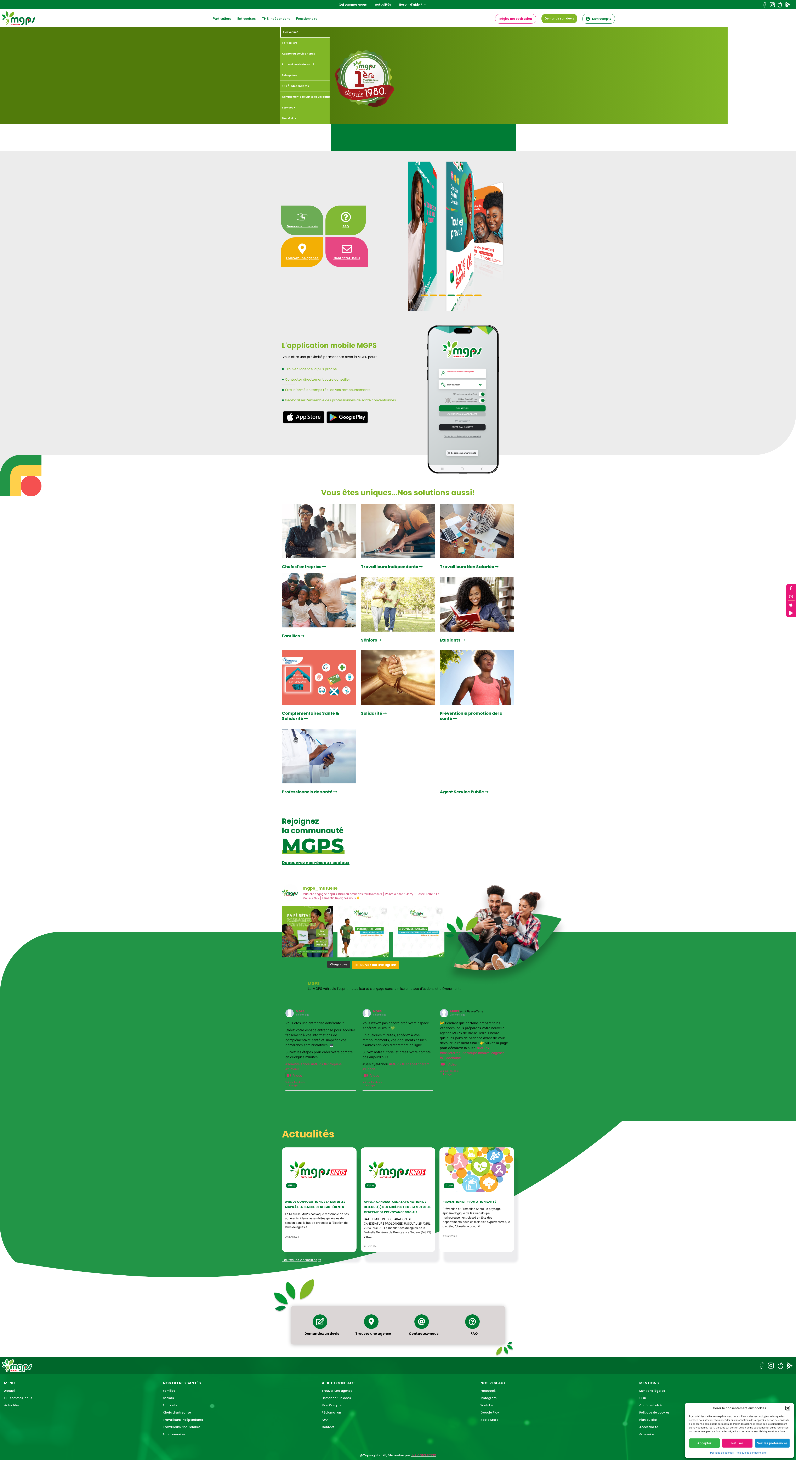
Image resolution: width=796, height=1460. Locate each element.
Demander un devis (302, 226)
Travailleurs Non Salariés (467, 567)
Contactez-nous (347, 258)
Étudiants (450, 640)
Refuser (737, 1443)
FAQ (346, 226)
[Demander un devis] (302, 217)
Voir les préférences (772, 1443)
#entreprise (333, 1064)
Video (297, 1075)
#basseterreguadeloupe (458, 1053)
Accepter (704, 1443)
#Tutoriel (369, 1069)
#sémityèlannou (297, 1064)
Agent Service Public (462, 792)
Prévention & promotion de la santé (471, 715)
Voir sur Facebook (295, 1082)
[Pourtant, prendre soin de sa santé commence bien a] (363, 931)
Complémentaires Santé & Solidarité (310, 715)
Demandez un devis (322, 1333)
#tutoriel (292, 1069)
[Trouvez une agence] (302, 249)
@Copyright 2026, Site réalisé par (385, 1455)
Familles (291, 636)
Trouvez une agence (302, 258)
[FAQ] (346, 217)
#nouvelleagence (491, 1053)
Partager (293, 1085)
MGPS (300, 1011)
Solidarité (372, 713)
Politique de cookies (722, 1452)
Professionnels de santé (307, 792)
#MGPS (317, 1064)
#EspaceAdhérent (416, 1064)
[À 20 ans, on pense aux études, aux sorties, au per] (418, 931)
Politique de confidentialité (751, 1452)
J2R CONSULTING (423, 1455)
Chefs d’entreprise (302, 567)
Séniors (369, 640)
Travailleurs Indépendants (390, 567)
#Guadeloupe (450, 1058)
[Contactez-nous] (347, 249)
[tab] (305, 32)
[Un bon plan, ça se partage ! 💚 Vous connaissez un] (307, 931)
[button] (788, 1408)
